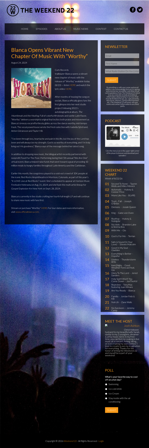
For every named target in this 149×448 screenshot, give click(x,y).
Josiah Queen (129, 207)
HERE (73, 85)
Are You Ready (118, 290)
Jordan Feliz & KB (123, 297)
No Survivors (118, 308)
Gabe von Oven (126, 212)
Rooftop (115, 218)
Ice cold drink (115, 388)
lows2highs (116, 265)
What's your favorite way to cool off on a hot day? (121, 378)
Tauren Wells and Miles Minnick (124, 184)
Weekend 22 (70, 441)
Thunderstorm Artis (123, 260)
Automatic (116, 189)
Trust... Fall (116, 201)
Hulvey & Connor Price (122, 190)
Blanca (131, 290)
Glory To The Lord (120, 273)
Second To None (119, 183)
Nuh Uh (115, 302)
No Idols (115, 224)
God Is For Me (118, 236)
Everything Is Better (121, 253)
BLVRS (131, 195)
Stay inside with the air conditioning (120, 400)
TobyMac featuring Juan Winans (122, 285)
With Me (115, 230)
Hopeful (115, 256)
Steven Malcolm (128, 244)
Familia (115, 296)
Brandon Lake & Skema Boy (123, 225)
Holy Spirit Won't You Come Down (121, 279)
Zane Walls (126, 302)
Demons (115, 207)
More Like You (118, 195)
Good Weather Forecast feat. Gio (123, 267)
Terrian (131, 236)
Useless (115, 259)
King (113, 212)
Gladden (115, 250)
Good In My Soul (119, 247)
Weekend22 (40, 10)
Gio (124, 230)
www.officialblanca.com (27, 211)
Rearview (116, 284)
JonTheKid (131, 281)
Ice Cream (114, 393)
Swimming (113, 384)
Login (101, 441)
